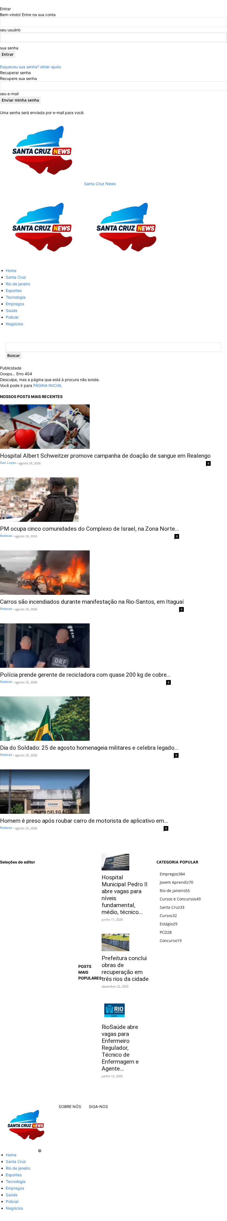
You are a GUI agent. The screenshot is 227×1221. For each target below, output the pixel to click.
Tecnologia (15, 297)
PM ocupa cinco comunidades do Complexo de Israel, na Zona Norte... (89, 528)
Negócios (14, 323)
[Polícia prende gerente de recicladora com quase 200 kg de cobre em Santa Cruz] (85, 645)
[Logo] (42, 260)
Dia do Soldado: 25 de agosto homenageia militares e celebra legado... (89, 747)
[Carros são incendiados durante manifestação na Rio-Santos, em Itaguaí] (92, 572)
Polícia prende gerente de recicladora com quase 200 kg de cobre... (85, 674)
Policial (12, 317)
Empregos (15, 303)
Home (11, 270)
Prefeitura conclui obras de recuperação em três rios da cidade (125, 968)
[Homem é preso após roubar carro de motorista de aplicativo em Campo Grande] (84, 791)
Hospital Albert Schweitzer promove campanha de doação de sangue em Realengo (105, 455)
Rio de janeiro (18, 283)
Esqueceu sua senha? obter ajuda (30, 66)
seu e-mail (9, 93)
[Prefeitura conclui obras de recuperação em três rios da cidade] (125, 942)
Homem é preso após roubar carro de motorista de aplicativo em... (84, 820)
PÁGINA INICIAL (47, 385)
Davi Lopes (8, 462)
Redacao (6, 535)
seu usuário (10, 29)
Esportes (14, 290)
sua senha (9, 48)
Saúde (11, 310)
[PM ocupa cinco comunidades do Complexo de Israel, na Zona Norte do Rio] (89, 499)
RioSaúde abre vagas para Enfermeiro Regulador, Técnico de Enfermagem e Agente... (120, 1048)
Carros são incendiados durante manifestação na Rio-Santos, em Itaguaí (92, 601)
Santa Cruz (16, 277)
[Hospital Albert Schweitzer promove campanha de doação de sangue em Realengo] (105, 426)
